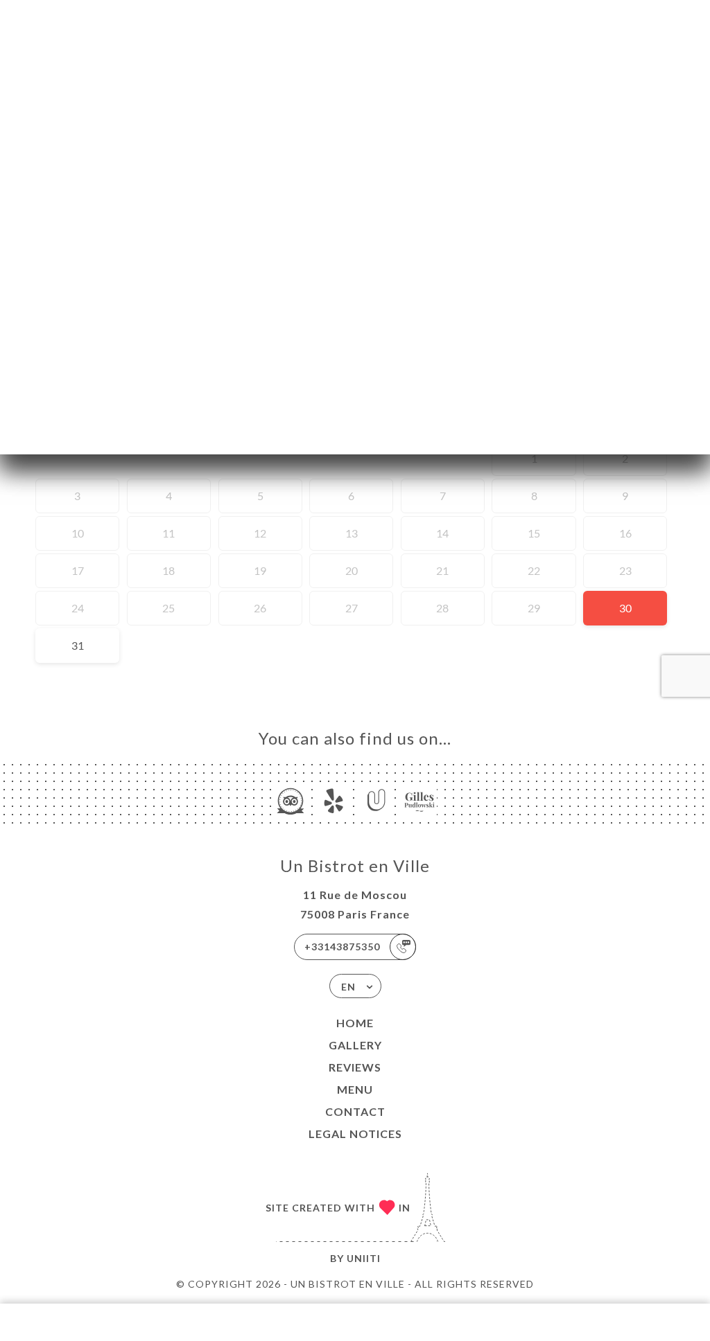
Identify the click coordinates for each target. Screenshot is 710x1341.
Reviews (355, 1067)
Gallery (355, 1044)
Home (355, 1022)
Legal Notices (355, 1133)
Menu (355, 1089)
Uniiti (364, 1258)
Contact (355, 1111)
